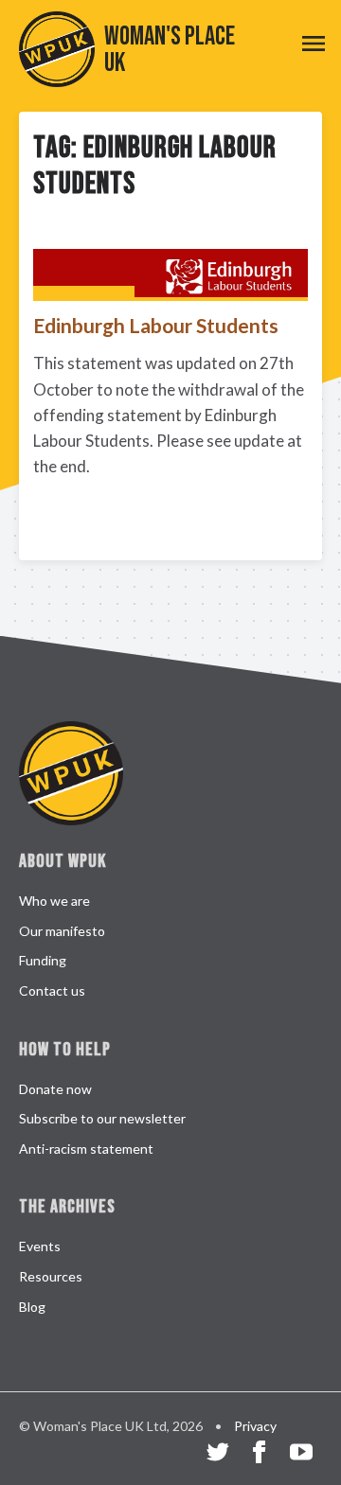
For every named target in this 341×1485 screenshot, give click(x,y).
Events (40, 1246)
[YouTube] (301, 1455)
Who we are (54, 901)
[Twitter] (218, 1455)
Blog (32, 1307)
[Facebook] (259, 1455)
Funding (42, 960)
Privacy (255, 1426)
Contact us (52, 990)
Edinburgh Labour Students (155, 325)
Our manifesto (62, 931)
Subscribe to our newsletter (102, 1118)
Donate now (55, 1089)
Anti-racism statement (86, 1148)
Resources (50, 1276)
